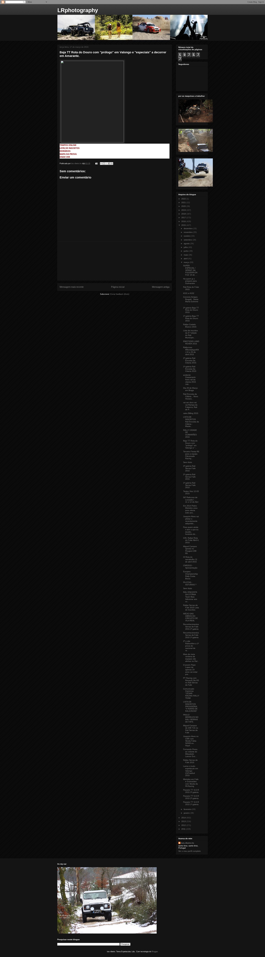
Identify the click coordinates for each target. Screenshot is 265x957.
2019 (183, 210)
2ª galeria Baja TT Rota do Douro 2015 (191, 310)
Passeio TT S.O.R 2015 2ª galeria (191, 797)
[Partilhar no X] (106, 163)
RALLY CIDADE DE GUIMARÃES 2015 (190, 433)
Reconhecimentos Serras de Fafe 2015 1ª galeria (191, 635)
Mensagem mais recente (72, 287)
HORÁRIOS (65, 151)
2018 (183, 214)
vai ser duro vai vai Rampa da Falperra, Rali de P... (190, 405)
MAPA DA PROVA (68, 154)
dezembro (188, 228)
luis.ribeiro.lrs (187, 843)
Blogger (155, 952)
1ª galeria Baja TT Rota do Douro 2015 (191, 318)
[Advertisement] (114, 261)
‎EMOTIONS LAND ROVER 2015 (191, 342)
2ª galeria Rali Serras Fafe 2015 (189, 476)
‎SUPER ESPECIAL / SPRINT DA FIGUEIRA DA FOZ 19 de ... (190, 270)
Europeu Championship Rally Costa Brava (190, 575)
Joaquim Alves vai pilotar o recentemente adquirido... (191, 519)
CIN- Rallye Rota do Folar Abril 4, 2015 (191, 540)
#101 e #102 (188, 293)
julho (186, 247)
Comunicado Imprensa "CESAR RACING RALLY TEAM (191, 693)
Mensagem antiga (160, 287)
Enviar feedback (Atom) (119, 294)
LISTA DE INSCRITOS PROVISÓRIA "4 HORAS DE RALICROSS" (190, 706)
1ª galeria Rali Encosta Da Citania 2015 (189, 368)
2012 (183, 825)
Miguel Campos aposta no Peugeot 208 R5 (190, 549)
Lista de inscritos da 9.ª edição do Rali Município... (190, 334)
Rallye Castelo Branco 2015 (189, 325)
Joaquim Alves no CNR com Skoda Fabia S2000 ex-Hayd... (190, 741)
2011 (183, 829)
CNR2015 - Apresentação (190, 566)
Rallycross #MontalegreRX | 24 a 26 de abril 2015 (191, 350)
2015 (183, 225)
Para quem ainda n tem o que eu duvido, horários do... (190, 530)
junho (186, 251)
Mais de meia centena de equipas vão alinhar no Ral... (191, 657)
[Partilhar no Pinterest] (111, 163)
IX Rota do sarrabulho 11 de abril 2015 (190, 559)
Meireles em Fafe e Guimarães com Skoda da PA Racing (190, 782)
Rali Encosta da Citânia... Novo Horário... (190, 396)
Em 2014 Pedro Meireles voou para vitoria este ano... (190, 509)
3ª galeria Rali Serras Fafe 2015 (189, 468)
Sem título (187, 462)
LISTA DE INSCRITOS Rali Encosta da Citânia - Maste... (191, 421)
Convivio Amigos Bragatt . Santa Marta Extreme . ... (190, 300)
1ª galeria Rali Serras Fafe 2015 (189, 485)
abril (186, 258)
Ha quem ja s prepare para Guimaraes (190, 281)
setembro (188, 240)
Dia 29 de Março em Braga (190, 389)
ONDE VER (65, 157)
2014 (183, 818)
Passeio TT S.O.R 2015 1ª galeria (191, 803)
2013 (183, 821)
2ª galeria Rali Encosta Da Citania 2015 (189, 360)
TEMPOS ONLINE (68, 145)
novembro (188, 232)
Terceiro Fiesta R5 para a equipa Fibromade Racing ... (191, 455)
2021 (183, 202)
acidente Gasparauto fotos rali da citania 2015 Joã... (189, 379)
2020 (183, 206)
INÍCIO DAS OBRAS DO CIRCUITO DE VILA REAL (190, 617)
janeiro (187, 813)
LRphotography (77, 10)
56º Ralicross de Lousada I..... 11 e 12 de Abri (190, 499)
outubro (187, 236)
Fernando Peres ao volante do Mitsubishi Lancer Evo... (190, 752)
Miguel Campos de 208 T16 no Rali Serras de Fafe (190, 729)
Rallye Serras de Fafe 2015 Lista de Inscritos (191, 607)
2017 (183, 217)
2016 (183, 221)
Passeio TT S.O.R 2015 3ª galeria (191, 791)
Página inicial (117, 287)
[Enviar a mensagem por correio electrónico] (96, 163)
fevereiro (188, 809)
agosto (187, 243)
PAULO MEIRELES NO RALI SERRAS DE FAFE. (190, 718)
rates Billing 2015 (190, 413)
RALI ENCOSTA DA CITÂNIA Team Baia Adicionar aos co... (190, 596)
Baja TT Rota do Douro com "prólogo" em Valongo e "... (190, 444)
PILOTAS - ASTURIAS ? (189, 583)
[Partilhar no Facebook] (109, 163)
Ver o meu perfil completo (189, 851)
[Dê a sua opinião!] (104, 163)
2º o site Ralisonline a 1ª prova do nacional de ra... (191, 645)
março (187, 262)
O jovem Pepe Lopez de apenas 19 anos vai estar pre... (190, 669)
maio (186, 255)
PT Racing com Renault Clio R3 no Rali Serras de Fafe (191, 681)
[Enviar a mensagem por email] (101, 163)
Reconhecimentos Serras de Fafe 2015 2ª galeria (191, 626)
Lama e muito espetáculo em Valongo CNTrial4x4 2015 (190, 770)
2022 (183, 199)
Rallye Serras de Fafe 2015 (190, 761)
